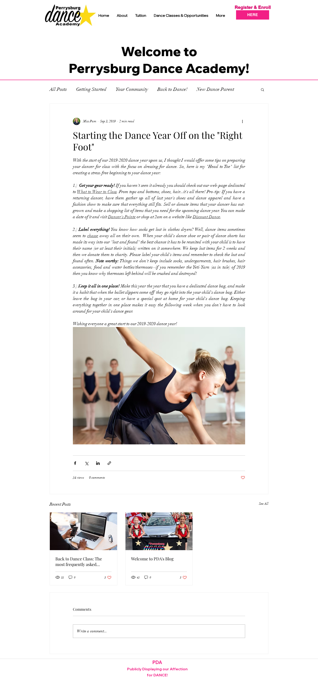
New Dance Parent (215, 89)
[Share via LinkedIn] (98, 463)
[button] (262, 89)
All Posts (58, 89)
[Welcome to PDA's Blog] (159, 531)
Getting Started (91, 89)
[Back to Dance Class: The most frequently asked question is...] (83, 531)
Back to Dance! (172, 89)
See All (263, 504)
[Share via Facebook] (75, 463)
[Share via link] (109, 463)
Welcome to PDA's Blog (152, 559)
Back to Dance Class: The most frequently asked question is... (78, 561)
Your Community (132, 89)
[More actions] (242, 121)
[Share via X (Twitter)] (86, 463)
